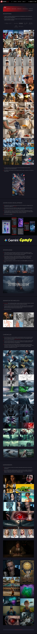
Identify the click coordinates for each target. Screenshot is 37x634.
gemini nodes (14, 8)
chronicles (31, 8)
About (24, 1)
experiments (31, 10)
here (13, 214)
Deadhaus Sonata (17, 339)
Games (15, 1)
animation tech (25, 8)
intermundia (19, 8)
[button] (30, 1)
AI (11, 1)
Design (19, 1)
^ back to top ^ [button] (18, 629)
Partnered (6, 303)
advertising (8, 8)
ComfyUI (14, 206)
